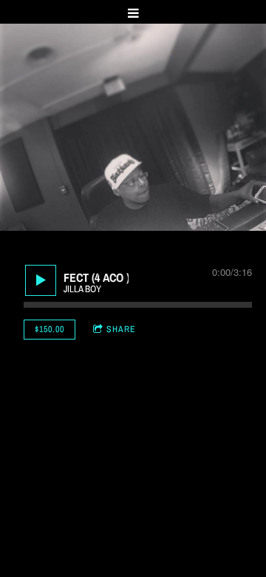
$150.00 (49, 329)
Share (121, 329)
